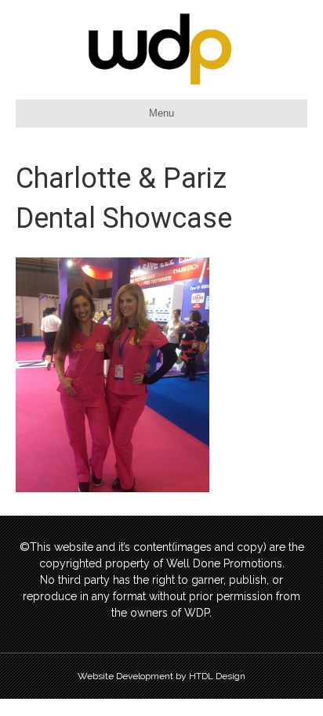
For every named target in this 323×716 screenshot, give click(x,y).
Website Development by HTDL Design (161, 676)
